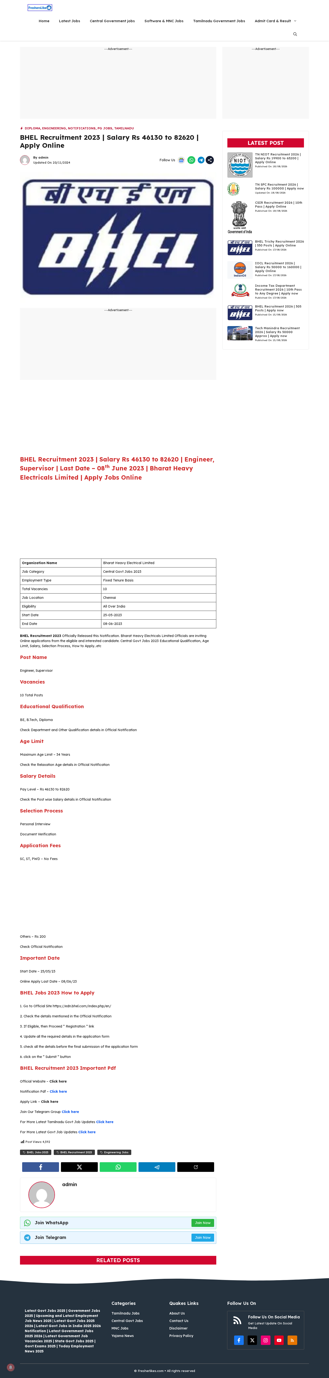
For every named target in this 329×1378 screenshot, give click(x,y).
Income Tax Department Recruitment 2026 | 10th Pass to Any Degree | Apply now (278, 289)
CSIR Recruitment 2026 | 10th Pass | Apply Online (278, 204)
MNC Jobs (120, 1328)
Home (44, 21)
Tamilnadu (124, 128)
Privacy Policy (181, 1336)
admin (43, 157)
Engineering (54, 128)
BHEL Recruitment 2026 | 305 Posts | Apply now (278, 308)
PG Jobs (105, 128)
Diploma (32, 128)
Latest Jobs (69, 21)
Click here (58, 1091)
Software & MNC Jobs (164, 21)
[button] (295, 34)
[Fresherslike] (40, 7)
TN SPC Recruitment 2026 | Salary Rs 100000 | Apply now (279, 186)
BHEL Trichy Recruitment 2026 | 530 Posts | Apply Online (279, 243)
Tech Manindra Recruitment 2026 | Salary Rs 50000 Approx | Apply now (277, 332)
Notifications (82, 128)
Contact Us (178, 1321)
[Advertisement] (118, 85)
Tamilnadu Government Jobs (219, 21)
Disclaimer (178, 1328)
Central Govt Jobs (127, 1321)
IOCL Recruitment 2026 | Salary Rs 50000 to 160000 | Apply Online (278, 267)
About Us (177, 1313)
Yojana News (123, 1336)
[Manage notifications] (10, 1367)
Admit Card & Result (273, 21)
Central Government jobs (112, 21)
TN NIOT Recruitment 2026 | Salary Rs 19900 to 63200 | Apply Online (278, 158)
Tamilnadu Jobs (125, 1313)
